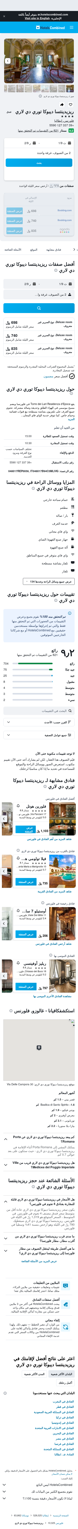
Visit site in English (37, 18)
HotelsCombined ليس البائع (54, 1484)
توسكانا (25, 1515)
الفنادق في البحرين (63, 1433)
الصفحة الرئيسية (61, 1515)
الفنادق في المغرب (63, 1401)
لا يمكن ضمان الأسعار (62, 1473)
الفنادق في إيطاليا (64, 1454)
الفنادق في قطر (65, 1407)
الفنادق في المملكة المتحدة (59, 1449)
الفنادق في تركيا (65, 1417)
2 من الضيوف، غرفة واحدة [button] (54, 153)
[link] (49, 839)
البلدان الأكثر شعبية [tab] (61, 1374)
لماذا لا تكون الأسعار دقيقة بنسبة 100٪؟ (47, 1498)
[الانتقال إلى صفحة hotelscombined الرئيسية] (50, 27)
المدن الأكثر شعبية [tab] (34, 1374)
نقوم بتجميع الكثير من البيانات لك (51, 1491)
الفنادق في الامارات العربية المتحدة (54, 1428)
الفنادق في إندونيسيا (63, 1422)
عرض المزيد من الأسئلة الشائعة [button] (39, 1261)
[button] (4, 16)
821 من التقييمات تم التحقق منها (38, 130)
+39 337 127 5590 (61, 125)
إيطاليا (45, 1515)
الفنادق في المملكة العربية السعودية (54, 1412)
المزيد (71, 419)
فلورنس (59, 1522)
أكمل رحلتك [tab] (65, 1382)
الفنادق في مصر (65, 1438)
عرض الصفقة (29, 829)
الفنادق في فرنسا (64, 1444)
